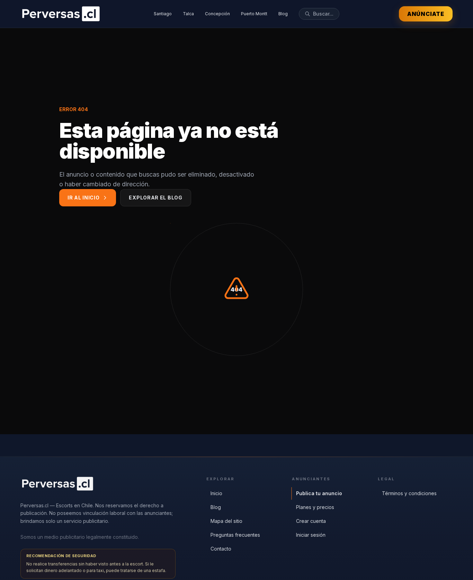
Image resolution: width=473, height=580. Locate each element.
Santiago (163, 13)
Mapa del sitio (226, 521)
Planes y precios (315, 507)
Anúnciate (425, 13)
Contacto (221, 549)
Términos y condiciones (409, 493)
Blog (283, 13)
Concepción (217, 13)
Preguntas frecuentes (235, 535)
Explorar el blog (155, 197)
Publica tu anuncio (319, 493)
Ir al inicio (83, 197)
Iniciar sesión (310, 535)
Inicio (216, 493)
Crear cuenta (311, 521)
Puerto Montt (254, 13)
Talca (188, 13)
